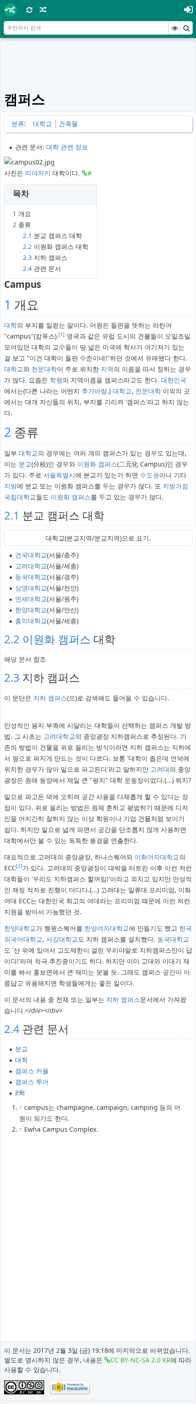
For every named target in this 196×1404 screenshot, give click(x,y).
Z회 (20, 1092)
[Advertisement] (98, 64)
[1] (61, 334)
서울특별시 (59, 475)
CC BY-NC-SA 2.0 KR (140, 1360)
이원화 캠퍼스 (97, 464)
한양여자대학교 (106, 928)
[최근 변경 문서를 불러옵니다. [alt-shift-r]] (29, 9)
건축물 (68, 123)
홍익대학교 (31, 620)
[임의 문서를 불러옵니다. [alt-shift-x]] (43, 9)
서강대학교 (62, 939)
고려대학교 (31, 566)
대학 (10, 325)
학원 (56, 380)
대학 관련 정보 (67, 147)
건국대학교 (31, 555)
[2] (19, 866)
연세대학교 (31, 598)
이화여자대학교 (156, 857)
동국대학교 (31, 576)
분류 (17, 123)
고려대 (160, 769)
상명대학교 (31, 587)
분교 (25, 464)
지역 (107, 369)
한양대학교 (31, 609)
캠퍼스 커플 (32, 1070)
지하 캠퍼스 (50, 698)
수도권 (149, 475)
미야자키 (38, 173)
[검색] (186, 28)
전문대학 (44, 369)
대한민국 (173, 380)
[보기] (174, 28)
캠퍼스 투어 (32, 1081)
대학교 (42, 123)
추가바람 (94, 391)
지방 (10, 486)
